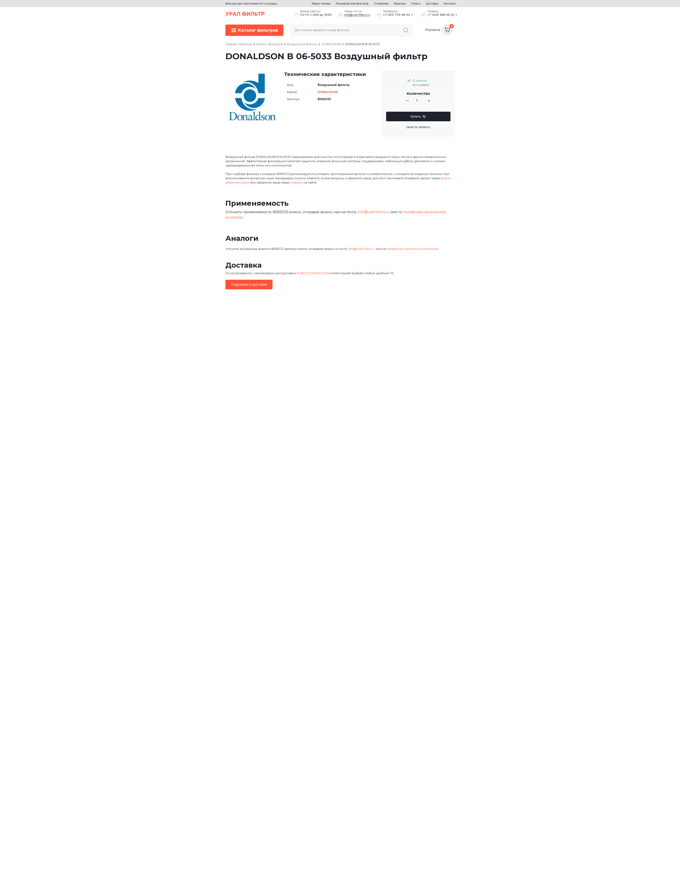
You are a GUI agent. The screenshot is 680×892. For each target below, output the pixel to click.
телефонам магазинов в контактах (412, 249)
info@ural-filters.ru (357, 15)
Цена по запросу (418, 127)
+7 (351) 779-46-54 (396, 15)
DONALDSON (327, 92)
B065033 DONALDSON (313, 273)
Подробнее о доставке (249, 284)
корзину (296, 182)
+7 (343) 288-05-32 (440, 15)
